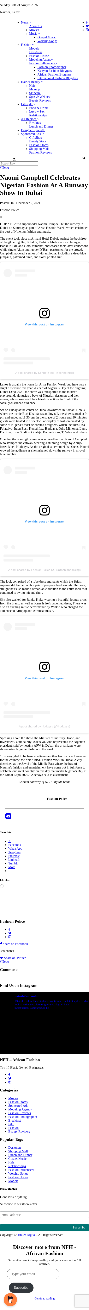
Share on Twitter (14, 958)
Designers (35, 52)
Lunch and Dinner (41, 126)
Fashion (26, 44)
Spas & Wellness (40, 96)
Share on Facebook (15, 944)
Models (34, 48)
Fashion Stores (38, 145)
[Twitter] (21, 817)
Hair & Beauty (31, 82)
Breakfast (35, 122)
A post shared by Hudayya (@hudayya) (44, 726)
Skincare (35, 93)
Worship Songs (47, 41)
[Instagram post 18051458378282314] (44, 1039)
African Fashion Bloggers (54, 74)
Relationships (38, 115)
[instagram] (44, 817)
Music (33, 33)
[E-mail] (8, 817)
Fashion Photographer (51, 67)
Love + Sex (36, 111)
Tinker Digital (26, 1235)
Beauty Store (37, 141)
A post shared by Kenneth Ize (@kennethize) (44, 372)
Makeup (34, 89)
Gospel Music (46, 37)
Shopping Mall (39, 148)
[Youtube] (33, 817)
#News (4, 167)
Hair (32, 85)
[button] (83, 158)
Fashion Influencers (42, 63)
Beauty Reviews (40, 100)
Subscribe (21, 1287)
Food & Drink (38, 108)
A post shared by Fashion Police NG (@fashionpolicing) (44, 569)
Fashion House (39, 56)
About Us (35, 26)
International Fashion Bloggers (57, 78)
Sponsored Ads (31, 134)
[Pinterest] (39, 817)
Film (11, 1124)
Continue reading (45, 1298)
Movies (34, 30)
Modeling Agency (41, 59)
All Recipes (29, 119)
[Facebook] (15, 817)
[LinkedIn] (27, 817)
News (25, 22)
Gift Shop (35, 137)
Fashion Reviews (40, 152)
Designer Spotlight (33, 130)
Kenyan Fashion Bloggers (54, 70)
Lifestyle (27, 104)
